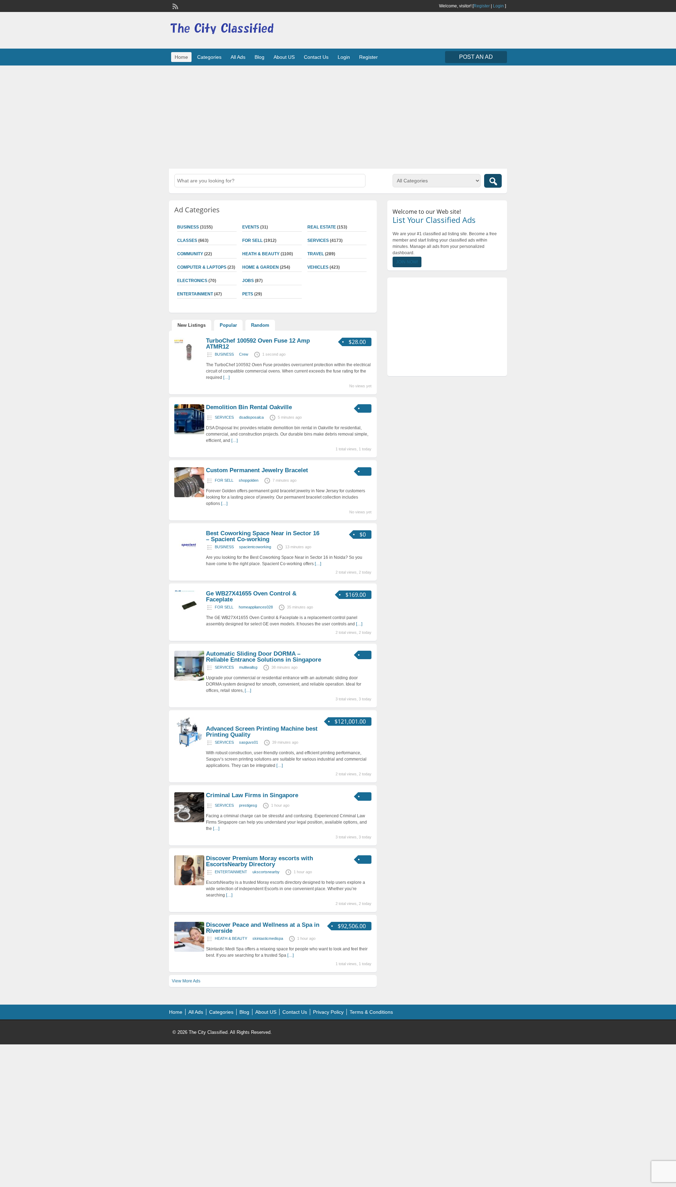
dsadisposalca (251, 417)
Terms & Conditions (371, 1012)
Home (181, 57)
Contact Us (316, 57)
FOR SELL (252, 240)
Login (498, 6)
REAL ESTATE (321, 227)
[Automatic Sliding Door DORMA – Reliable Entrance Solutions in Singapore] (189, 679)
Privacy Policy (328, 1012)
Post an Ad (476, 57)
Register (482, 6)
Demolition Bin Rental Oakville (249, 407)
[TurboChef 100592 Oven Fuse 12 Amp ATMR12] (189, 366)
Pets (247, 294)
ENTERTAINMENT (195, 294)
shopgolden (248, 480)
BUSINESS (188, 227)
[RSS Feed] (174, 5)
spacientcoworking (255, 547)
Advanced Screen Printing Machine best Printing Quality (262, 731)
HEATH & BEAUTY (261, 253)
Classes (187, 240)
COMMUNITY (190, 253)
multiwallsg (248, 667)
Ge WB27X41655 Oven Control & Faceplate (251, 596)
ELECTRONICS (192, 280)
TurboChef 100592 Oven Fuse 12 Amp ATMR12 (258, 343)
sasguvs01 (248, 742)
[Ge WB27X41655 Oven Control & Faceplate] (189, 619)
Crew (243, 354)
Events (250, 227)
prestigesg (248, 805)
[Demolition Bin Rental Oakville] (189, 432)
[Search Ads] (493, 181)
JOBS (248, 280)
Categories (209, 57)
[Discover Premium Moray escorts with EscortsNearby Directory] (189, 883)
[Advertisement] (338, 116)
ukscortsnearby (266, 872)
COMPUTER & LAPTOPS (201, 267)
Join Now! (407, 262)
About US (284, 57)
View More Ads (186, 981)
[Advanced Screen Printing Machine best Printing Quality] (189, 745)
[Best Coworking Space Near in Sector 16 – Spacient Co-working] (189, 558)
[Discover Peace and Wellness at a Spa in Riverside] (189, 950)
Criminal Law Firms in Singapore (252, 795)
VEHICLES (317, 267)
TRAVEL (315, 253)
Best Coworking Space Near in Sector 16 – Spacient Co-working (262, 536)
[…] (226, 377)
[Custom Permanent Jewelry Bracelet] (189, 495)
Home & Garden (260, 267)
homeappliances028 (256, 607)
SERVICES (318, 240)
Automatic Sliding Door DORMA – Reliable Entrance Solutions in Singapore (263, 656)
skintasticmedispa (267, 938)
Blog (259, 57)
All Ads (238, 57)
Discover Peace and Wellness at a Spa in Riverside (262, 928)
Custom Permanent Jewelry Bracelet (257, 470)
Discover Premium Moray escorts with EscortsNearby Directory (259, 861)
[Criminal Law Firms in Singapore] (189, 820)
